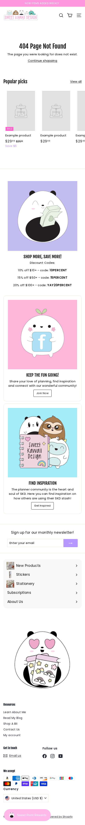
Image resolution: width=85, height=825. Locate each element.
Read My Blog (13, 718)
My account (12, 735)
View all (76, 81)
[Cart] (69, 15)
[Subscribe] (70, 543)
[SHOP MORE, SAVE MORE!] (42, 216)
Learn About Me (14, 712)
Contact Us (11, 729)
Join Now (42, 393)
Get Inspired (42, 505)
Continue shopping (42, 61)
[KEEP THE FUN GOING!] (42, 334)
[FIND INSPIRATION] (42, 442)
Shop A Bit (10, 724)
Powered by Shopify (59, 816)
